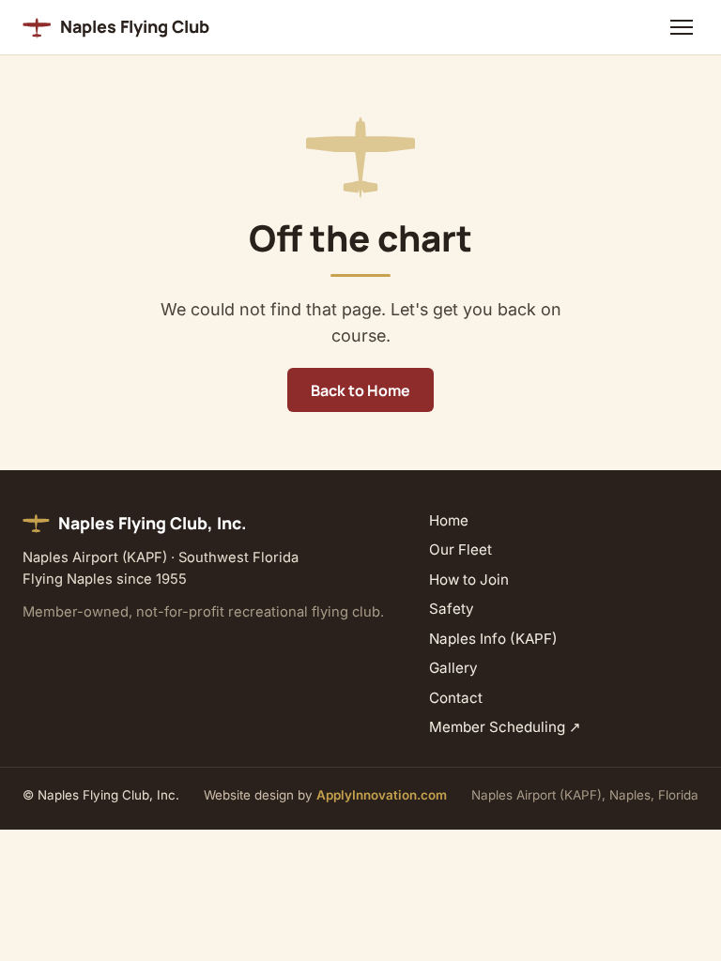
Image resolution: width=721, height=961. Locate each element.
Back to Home (360, 390)
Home (448, 520)
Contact (456, 698)
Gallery (453, 668)
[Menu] (681, 26)
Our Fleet (460, 549)
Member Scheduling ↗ (505, 727)
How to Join (469, 579)
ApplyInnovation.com (381, 794)
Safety (451, 609)
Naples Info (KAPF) (493, 639)
